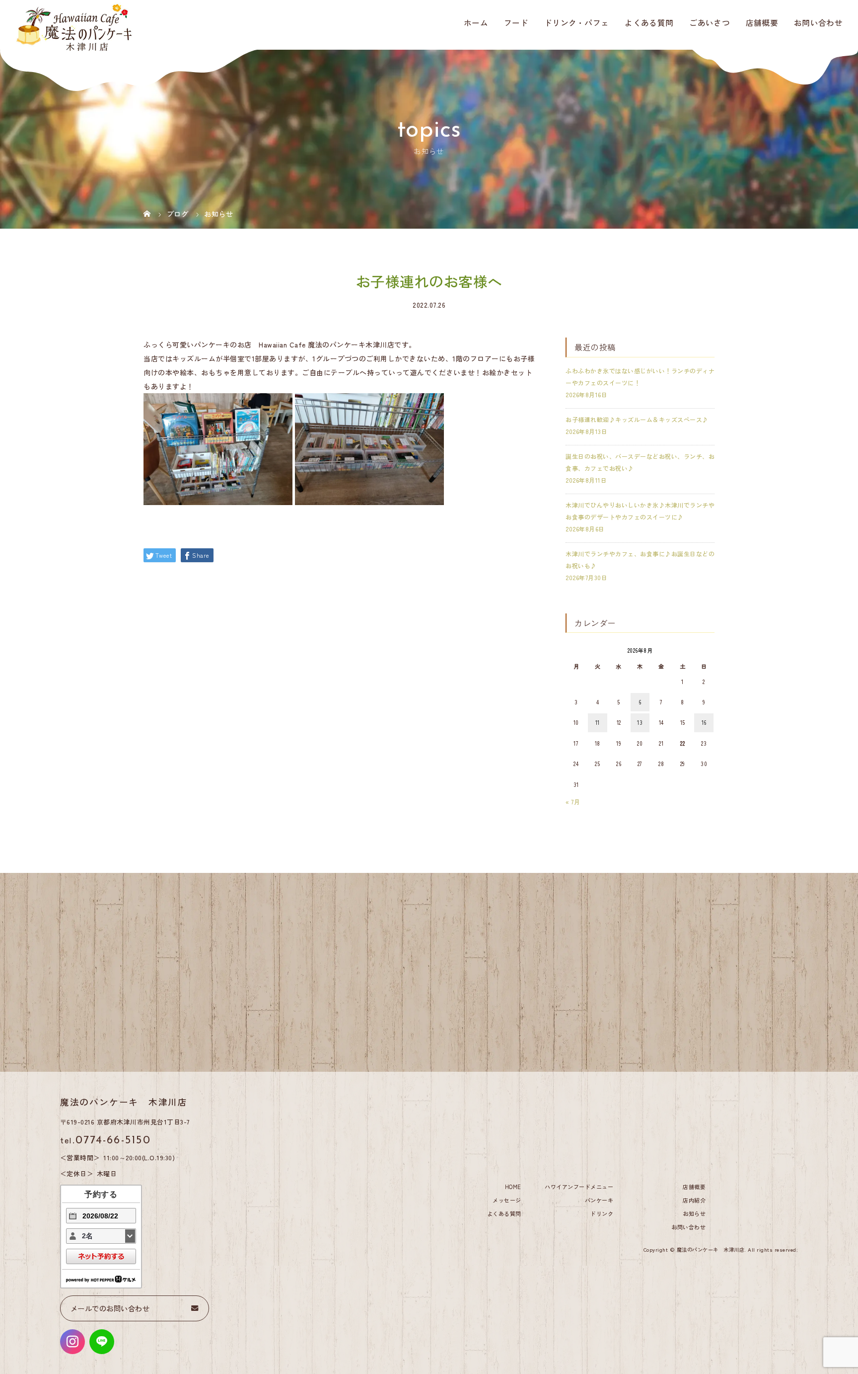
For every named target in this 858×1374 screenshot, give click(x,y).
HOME (513, 1187)
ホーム (476, 22)
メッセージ (507, 1200)
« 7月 (573, 801)
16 (704, 722)
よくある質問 (649, 22)
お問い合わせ (818, 22)
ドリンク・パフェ (576, 22)
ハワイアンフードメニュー (579, 1187)
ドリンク (601, 1213)
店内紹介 (694, 1200)
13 (640, 722)
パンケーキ (599, 1200)
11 (597, 722)
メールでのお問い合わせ (110, 1308)
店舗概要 (762, 22)
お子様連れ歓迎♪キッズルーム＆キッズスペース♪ (637, 419)
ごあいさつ (709, 22)
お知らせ (694, 1213)
